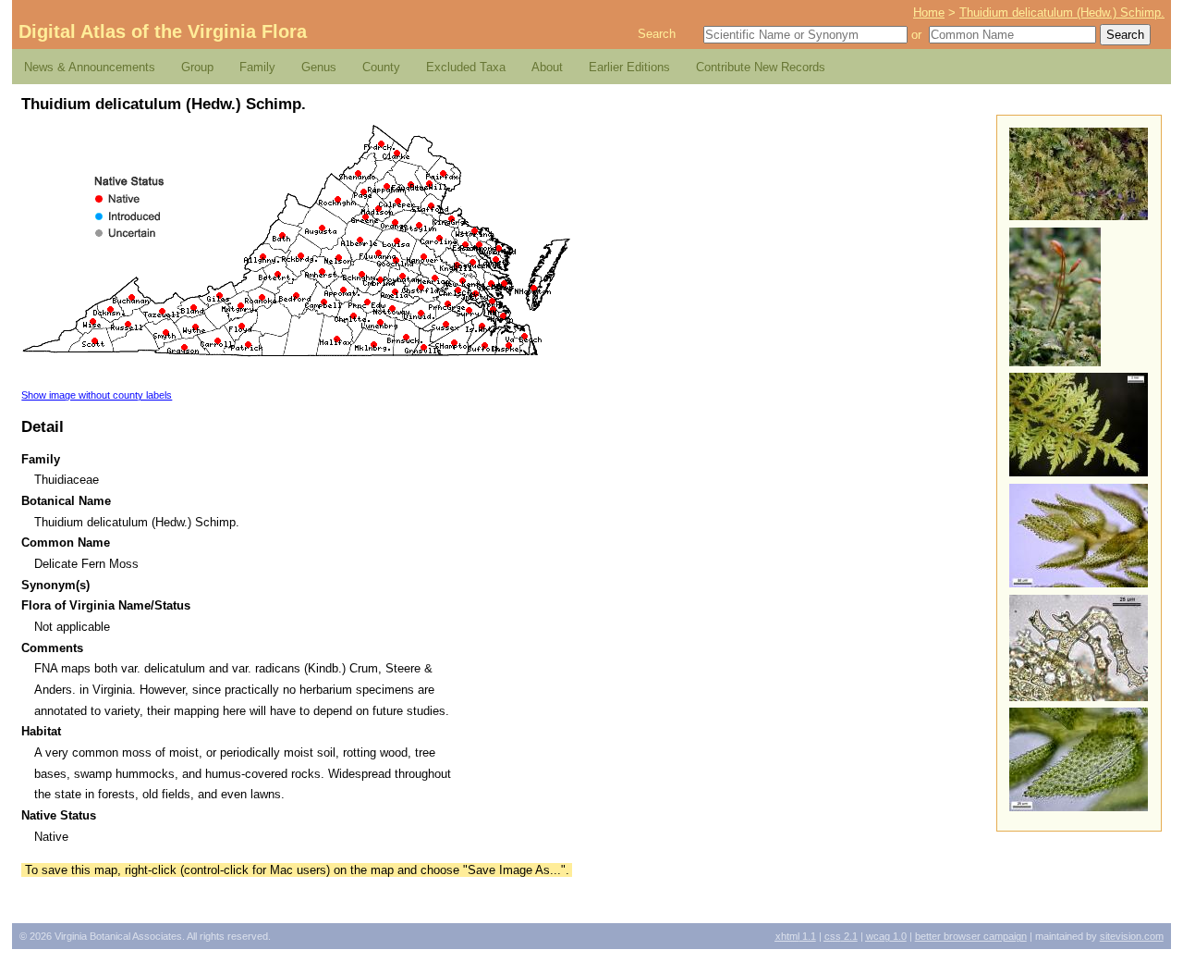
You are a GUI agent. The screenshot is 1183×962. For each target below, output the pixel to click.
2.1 (841, 936)
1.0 (886, 936)
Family (257, 67)
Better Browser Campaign (971, 936)
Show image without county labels (96, 395)
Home (929, 12)
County (381, 67)
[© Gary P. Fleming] (1078, 216)
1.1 (795, 936)
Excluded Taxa (466, 67)
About (547, 67)
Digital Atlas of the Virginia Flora (162, 31)
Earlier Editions (629, 67)
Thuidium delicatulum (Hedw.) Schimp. (1062, 12)
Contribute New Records (760, 67)
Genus (318, 67)
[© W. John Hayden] (1078, 472)
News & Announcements (89, 67)
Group (197, 67)
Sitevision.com (1132, 936)
